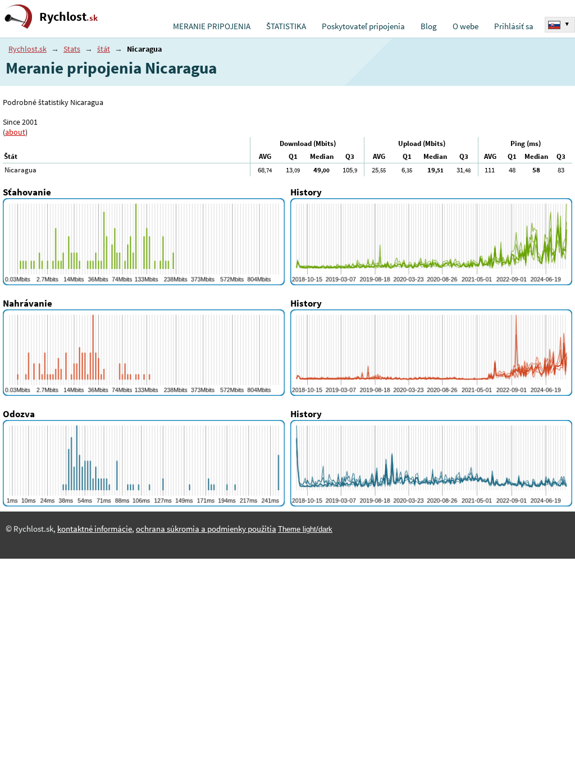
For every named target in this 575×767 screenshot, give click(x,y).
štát (103, 49)
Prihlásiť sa (513, 26)
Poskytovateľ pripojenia (363, 26)
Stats (71, 49)
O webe (465, 26)
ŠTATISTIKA (286, 26)
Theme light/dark (305, 529)
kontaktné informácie (94, 529)
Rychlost (68, 16)
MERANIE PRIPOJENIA (211, 26)
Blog (429, 26)
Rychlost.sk (27, 49)
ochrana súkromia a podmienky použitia (206, 529)
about (15, 132)
